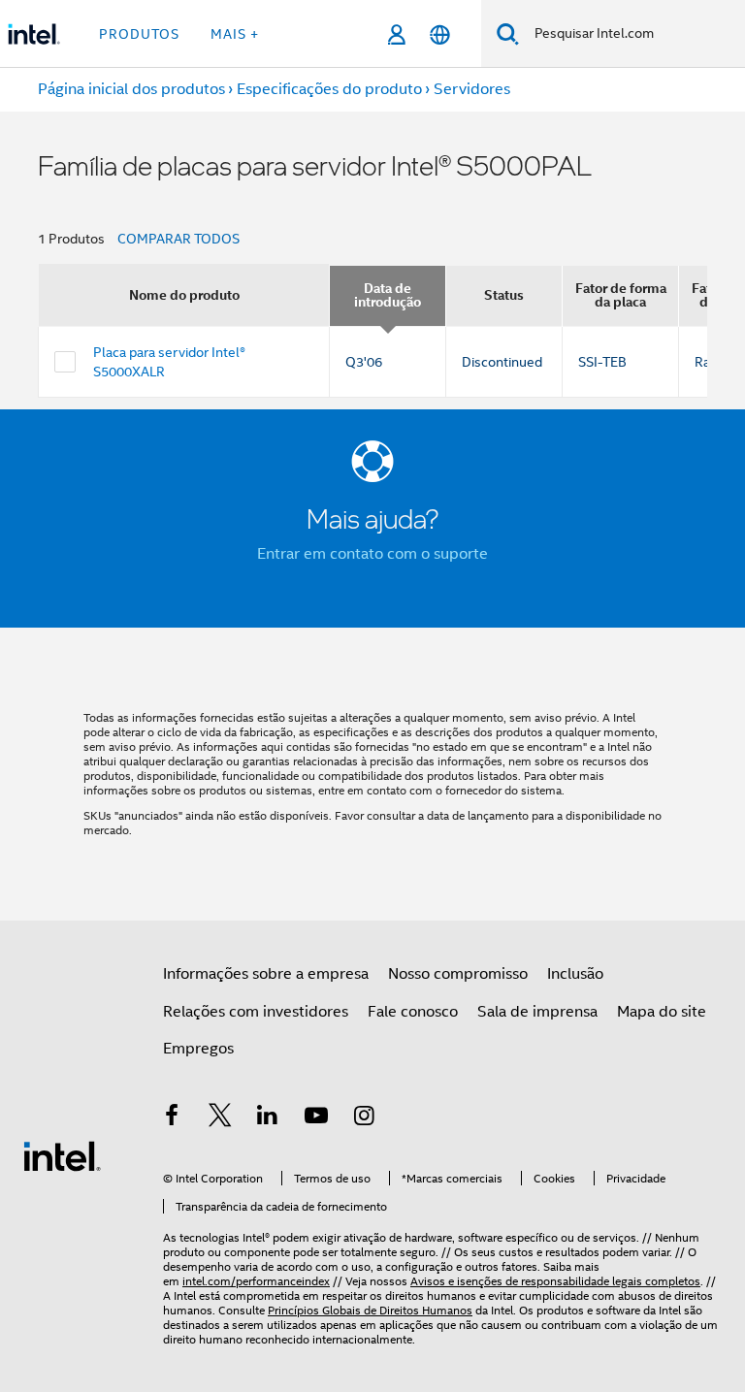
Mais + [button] (235, 34)
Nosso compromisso (458, 974)
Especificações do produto (329, 89)
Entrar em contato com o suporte (372, 554)
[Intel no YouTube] (316, 1118)
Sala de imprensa (537, 1011)
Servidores (472, 89)
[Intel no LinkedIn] (267, 1118)
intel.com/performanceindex (256, 1281)
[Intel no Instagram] (363, 1118)
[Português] (440, 34)
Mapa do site (661, 1011)
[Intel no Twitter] (220, 1118)
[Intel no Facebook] (171, 1118)
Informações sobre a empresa (266, 974)
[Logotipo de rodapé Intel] (62, 1155)
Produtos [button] (139, 34)
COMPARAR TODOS (178, 238)
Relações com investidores (255, 1011)
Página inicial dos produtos (131, 89)
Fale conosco (413, 1011)
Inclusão (575, 974)
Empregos (198, 1048)
